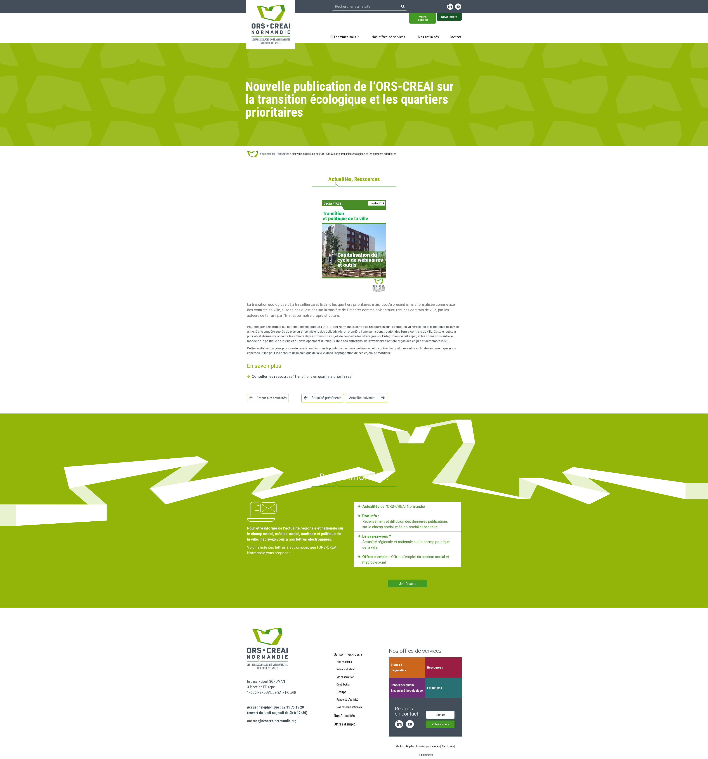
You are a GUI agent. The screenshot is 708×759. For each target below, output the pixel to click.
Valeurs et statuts (346, 669)
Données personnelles (428, 746)
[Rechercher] (403, 6)
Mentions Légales (405, 746)
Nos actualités (428, 37)
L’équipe (341, 692)
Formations (434, 688)
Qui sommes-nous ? (348, 654)
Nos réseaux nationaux (349, 707)
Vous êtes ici (267, 154)
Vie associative (345, 677)
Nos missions (344, 662)
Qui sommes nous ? (344, 37)
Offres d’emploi (345, 724)
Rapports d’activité (347, 699)
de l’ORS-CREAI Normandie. (394, 506)
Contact (455, 37)
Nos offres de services (388, 37)
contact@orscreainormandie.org (271, 721)
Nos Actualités (344, 716)
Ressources (435, 667)
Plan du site (448, 746)
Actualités (283, 154)
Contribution (343, 684)
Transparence (426, 754)
